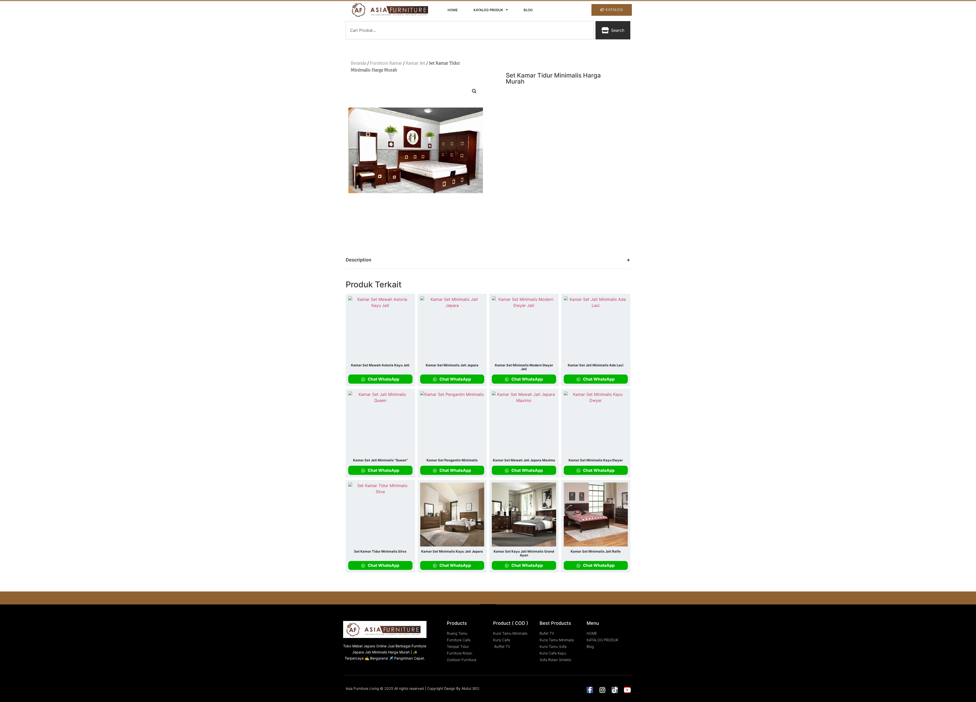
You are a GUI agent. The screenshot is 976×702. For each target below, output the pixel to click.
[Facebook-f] (590, 690)
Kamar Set (415, 63)
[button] (474, 91)
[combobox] (469, 30)
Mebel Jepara (363, 646)
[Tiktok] (615, 690)
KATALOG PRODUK (488, 10)
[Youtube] (627, 690)
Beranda (358, 63)
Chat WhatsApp (383, 379)
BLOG (528, 10)
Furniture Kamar (386, 63)
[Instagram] (602, 690)
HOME (453, 10)
